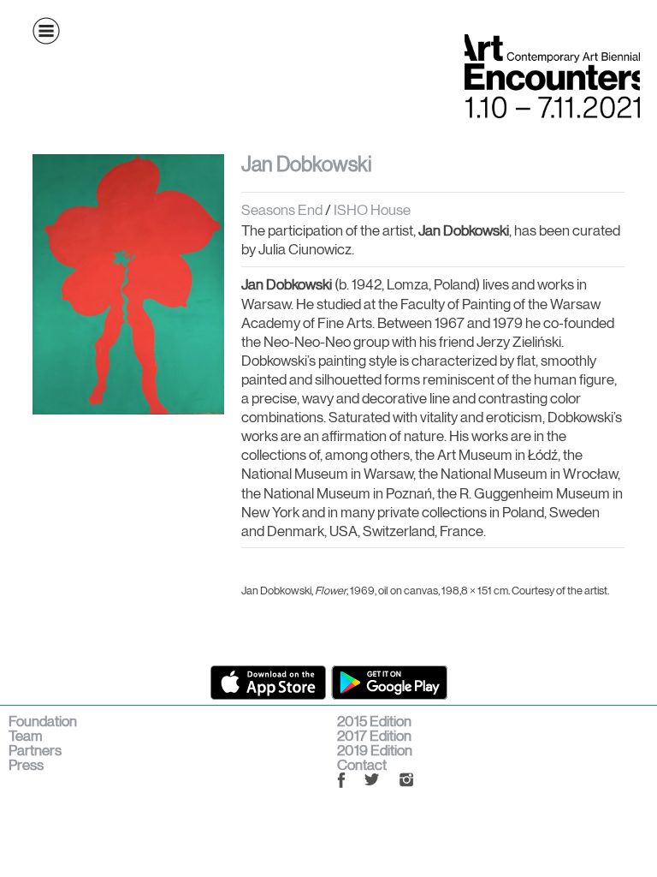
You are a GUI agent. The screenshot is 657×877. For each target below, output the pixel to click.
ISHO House (372, 209)
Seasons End (283, 209)
